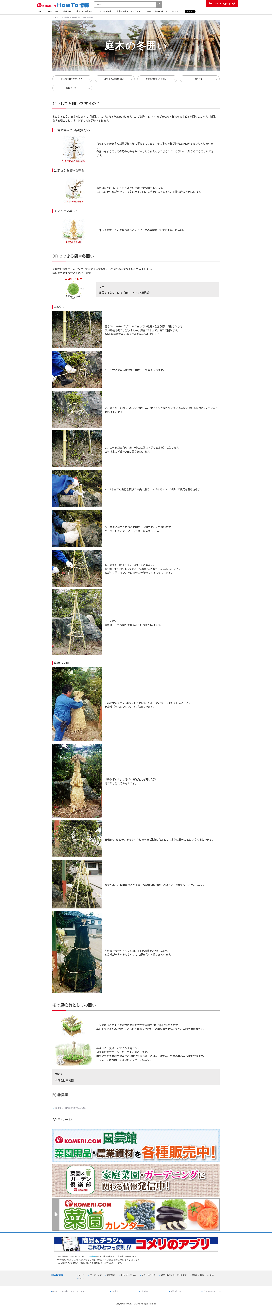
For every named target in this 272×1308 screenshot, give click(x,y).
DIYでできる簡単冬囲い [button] (114, 78)
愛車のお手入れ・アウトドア (129, 11)
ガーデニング (52, 11)
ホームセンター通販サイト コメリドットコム (71, 1291)
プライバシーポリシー (212, 1291)
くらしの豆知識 (104, 11)
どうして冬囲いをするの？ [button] (71, 78)
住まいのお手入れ (84, 11)
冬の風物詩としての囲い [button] (156, 78)
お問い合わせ (175, 1291)
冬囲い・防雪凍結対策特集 (69, 1108)
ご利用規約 (91, 1256)
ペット (175, 11)
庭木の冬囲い (88, 17)
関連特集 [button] (199, 78)
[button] (159, 4)
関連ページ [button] (71, 88)
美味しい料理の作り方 (157, 11)
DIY (39, 11)
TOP (54, 17)
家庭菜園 (67, 11)
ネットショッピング (225, 3)
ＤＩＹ (81, 1275)
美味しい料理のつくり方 (203, 1275)
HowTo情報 (64, 17)
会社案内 (114, 1291)
